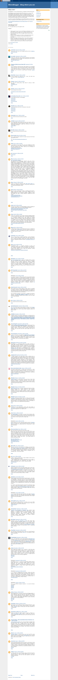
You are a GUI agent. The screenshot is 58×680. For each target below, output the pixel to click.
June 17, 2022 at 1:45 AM (20, 115)
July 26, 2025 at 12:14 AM (20, 492)
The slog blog (39, 21)
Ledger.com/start (13, 504)
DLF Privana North (14, 270)
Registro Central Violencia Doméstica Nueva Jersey (19, 208)
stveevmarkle (13, 115)
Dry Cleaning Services (22, 317)
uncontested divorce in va (15, 196)
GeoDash (15, 606)
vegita (12, 205)
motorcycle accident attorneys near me (17, 223)
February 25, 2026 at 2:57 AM (20, 603)
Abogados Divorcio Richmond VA (16, 148)
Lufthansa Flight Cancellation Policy (20, 325)
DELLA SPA (13, 445)
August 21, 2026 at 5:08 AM (18, 651)
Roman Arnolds (13, 135)
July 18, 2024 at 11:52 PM (22, 270)
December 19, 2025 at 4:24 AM (21, 560)
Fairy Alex (12, 129)
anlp (12, 456)
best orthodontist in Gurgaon (29, 524)
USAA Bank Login (32, 538)
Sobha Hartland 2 (14, 379)
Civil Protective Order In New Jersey (17, 209)
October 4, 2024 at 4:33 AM (21, 287)
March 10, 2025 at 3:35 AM (17, 405)
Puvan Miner (13, 530)
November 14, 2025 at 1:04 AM (22, 537)
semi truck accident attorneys (16, 160)
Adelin (12, 143)
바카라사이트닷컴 (14, 101)
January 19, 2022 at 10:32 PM (19, 81)
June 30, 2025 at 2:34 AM (19, 476)
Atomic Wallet (13, 125)
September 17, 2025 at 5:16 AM (21, 508)
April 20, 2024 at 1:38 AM (18, 214)
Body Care (12, 555)
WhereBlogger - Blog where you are (21, 5)
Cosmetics (12, 556)
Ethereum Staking (14, 634)
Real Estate (13, 258)
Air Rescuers (13, 235)
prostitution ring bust (14, 348)
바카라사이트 (13, 98)
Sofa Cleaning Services (25, 318)
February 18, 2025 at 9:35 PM (20, 386)
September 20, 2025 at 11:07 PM (21, 519)
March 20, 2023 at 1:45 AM (21, 135)
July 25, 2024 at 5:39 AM (20, 275)
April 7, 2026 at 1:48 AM (23, 611)
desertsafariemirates (14, 305)
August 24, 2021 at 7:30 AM (20, 49)
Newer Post (10, 675)
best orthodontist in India (22, 520)
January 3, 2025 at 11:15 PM (26, 368)
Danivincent (13, 342)
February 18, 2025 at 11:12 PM (20, 396)
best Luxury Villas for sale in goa (16, 439)
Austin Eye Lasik (14, 287)
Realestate (13, 386)
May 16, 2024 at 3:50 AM (18, 227)
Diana (12, 244)
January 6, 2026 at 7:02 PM (20, 582)
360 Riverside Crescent (15, 388)
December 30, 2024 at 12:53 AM (20, 342)
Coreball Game (19, 229)
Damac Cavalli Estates (15, 373)
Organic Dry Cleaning (30, 317)
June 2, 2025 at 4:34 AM (19, 445)
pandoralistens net (14, 84)
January (37, 11)
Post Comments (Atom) (17, 677)
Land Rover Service (14, 577)
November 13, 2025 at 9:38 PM (21, 530)
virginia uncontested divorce (15, 195)
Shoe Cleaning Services (15, 318)
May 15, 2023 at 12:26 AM (18, 143)
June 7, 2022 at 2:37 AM (19, 105)
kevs (12, 300)
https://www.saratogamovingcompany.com (20, 139)
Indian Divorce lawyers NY (15, 149)
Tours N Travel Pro (14, 323)
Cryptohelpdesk (13, 537)
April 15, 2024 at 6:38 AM (17, 205)
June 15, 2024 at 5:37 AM (17, 244)
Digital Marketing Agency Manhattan (17, 566)
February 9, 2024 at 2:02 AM (18, 182)
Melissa (12, 227)
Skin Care (12, 598)
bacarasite (13, 105)
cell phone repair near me (15, 60)
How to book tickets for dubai (16, 368)
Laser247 (12, 656)
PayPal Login (13, 154)
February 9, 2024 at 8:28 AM (17, 189)
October (37, 16)
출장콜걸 (12, 585)
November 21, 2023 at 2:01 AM (18, 158)
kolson (12, 214)
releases (11, 43)
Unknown (12, 81)
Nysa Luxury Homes (14, 429)
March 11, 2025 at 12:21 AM (18, 412)
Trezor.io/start (13, 500)
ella (11, 153)
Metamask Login (28, 541)
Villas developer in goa (14, 440)
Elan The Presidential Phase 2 (16, 259)
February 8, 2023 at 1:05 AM (19, 129)
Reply (12, 53)
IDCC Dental (13, 519)
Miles (12, 158)
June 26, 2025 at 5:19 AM (20, 466)
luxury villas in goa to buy (15, 441)
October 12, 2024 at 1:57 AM (17, 300)
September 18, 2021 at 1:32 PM (21, 56)
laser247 (12, 647)
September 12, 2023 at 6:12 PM (18, 153)
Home (22, 675)
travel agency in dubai (15, 611)
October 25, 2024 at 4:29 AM (23, 305)
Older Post (33, 675)
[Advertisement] (40, 55)
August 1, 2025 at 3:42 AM (20, 500)
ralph (12, 189)
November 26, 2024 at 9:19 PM (23, 333)
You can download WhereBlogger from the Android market (17, 21)
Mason (12, 182)
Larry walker (13, 56)
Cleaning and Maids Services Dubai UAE (18, 64)
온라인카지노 (13, 100)
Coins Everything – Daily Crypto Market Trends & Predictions (21, 619)
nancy (12, 405)
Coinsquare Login (17, 540)
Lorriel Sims (13, 49)
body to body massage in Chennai (19, 447)
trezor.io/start (13, 407)
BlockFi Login (32, 539)
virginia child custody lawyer (15, 363)
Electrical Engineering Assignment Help (24, 486)
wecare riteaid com (21, 77)
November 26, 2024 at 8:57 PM (23, 323)
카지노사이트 (13, 99)
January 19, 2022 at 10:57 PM (19, 88)
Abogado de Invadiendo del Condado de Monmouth (19, 250)
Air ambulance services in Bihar (17, 469)
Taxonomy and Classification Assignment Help (19, 510)
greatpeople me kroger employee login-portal (18, 91)
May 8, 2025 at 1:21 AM (22, 429)
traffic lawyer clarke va (30, 183)
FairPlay (12, 651)
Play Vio (24, 532)
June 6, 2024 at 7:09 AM (20, 235)
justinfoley (13, 120)
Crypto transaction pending (15, 621)
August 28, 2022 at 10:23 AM (20, 120)
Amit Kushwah (13, 508)
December (38, 13)
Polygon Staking (26, 635)
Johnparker (13, 476)
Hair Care (12, 599)
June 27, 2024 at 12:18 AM (19, 258)
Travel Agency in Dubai (17, 613)
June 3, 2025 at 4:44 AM (17, 456)
